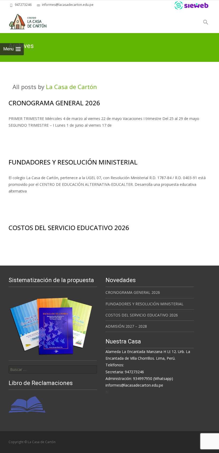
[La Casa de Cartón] (23, 20)
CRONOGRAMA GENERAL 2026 (54, 102)
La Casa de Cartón (71, 87)
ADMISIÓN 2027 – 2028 (126, 326)
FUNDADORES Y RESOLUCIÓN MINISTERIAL (73, 162)
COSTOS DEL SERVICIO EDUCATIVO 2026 (69, 227)
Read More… (20, 135)
